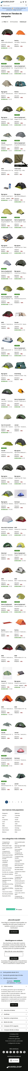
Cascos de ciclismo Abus (20, 893)
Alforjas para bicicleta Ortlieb (19, 886)
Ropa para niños (6, 896)
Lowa (3, 821)
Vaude (16, 819)
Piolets (4, 876)
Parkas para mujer (7, 845)
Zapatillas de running (7, 884)
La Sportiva (5, 819)
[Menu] (1, 5)
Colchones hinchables (5, 865)
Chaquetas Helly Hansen (19, 857)
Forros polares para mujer (7, 848)
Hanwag (17, 827)
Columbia (17, 815)
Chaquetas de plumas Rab (18, 878)
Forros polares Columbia (18, 861)
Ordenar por (23, 21)
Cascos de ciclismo (7, 891)
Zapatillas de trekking (7, 878)
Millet (3, 825)
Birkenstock (18, 830)
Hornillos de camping (7, 872)
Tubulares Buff (18, 890)
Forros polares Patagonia (18, 850)
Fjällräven (17, 813)
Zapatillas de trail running (6, 881)
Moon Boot (5, 827)
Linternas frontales (7, 868)
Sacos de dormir (6, 870)
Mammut (17, 821)
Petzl (16, 832)
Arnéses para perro (20, 880)
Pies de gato (5, 886)
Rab (3, 817)
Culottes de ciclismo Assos (20, 872)
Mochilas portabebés (7, 893)
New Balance (18, 825)
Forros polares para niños (20, 843)
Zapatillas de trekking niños (7, 889)
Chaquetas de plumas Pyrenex (19, 854)
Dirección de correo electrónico (14, 951)
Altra (3, 823)
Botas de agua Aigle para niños (20, 846)
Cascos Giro (18, 875)
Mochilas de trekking (7, 874)
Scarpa (16, 817)
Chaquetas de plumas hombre (6, 852)
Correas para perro (20, 883)
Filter (6, 21)
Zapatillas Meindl (19, 867)
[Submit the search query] (26, 5)
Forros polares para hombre (7, 858)
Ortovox (4, 815)
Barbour (4, 832)
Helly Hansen (5, 830)
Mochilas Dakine (19, 869)
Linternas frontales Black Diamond (19, 864)
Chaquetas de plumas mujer (6, 843)
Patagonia (4, 813)
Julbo (16, 823)
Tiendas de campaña (5, 861)
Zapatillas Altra (18, 888)
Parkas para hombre (7, 855)
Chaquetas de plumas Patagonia (19, 897)
